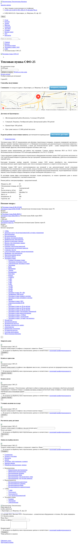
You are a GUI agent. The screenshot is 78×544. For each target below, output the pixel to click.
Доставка (8, 28)
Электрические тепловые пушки (19, 263)
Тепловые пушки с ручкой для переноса (21, 318)
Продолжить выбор (7, 542)
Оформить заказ (6, 540)
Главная (7, 42)
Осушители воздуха (11, 330)
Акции (7, 23)
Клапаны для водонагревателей (15, 246)
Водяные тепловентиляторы (14, 238)
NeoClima (11, 274)
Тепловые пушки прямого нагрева (19, 296)
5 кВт (10, 282)
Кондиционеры (10, 234)
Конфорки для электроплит (13, 253)
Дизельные (12, 500)
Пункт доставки (6, 430)
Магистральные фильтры (13, 334)
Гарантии (8, 27)
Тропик (10, 270)
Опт (6, 33)
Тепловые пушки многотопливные (19, 313)
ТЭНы (7, 231)
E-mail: (3, 393)
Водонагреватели (10, 236)
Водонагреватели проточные (17, 482)
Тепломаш (11, 265)
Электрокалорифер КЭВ (16, 303)
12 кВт (10, 286)
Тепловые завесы (10, 256)
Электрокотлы (9, 327)
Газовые (11, 499)
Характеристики (10, 139)
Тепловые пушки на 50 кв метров (19, 308)
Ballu (10, 267)
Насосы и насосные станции (14, 241)
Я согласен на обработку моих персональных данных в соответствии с (37, 350)
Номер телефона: (6, 520)
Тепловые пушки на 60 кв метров (19, 310)
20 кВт (10, 289)
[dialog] (20, 72)
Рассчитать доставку (59, 134)
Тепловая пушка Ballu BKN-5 (10, 216)
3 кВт (10, 280)
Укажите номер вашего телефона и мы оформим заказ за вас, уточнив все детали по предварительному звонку (37, 367)
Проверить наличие (58, 87)
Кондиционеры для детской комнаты (20, 478)
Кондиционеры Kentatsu (16, 473)
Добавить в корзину (7, 72)
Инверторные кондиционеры (17, 470)
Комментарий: (5, 528)
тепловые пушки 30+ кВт (16, 292)
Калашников (12, 272)
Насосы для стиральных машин (15, 243)
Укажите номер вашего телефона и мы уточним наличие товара (22, 411)
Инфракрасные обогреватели (14, 239)
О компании (9, 454)
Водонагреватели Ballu (15, 485)
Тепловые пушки (10, 45)
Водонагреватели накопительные (19, 487)
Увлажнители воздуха (12, 323)
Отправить (5, 352)
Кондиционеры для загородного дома (20, 476)
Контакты (8, 35)
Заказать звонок (10, 463)
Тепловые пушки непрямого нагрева (20, 298)
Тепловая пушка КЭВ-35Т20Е (11, 209)
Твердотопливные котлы (13, 255)
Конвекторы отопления (12, 328)
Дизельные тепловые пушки (17, 262)
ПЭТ (10, 304)
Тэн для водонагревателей (16, 495)
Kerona (10, 275)
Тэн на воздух (13, 494)
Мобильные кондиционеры (17, 471)
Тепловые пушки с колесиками (18, 316)
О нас (6, 20)
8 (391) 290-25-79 (21, 10)
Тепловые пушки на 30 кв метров (19, 306)
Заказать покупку (7, 373)
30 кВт (10, 291)
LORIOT (11, 277)
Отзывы (7, 30)
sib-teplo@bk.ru (32, 10)
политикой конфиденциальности (60, 350)
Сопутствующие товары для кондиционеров (19, 251)
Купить (3, 210)
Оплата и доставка (11, 456)
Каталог (7, 21)
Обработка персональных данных (16, 465)
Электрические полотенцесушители (16, 248)
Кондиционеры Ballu (15, 475)
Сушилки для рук (10, 250)
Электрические (13, 502)
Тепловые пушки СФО (12, 47)
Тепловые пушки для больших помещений (22, 311)
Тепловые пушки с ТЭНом (17, 315)
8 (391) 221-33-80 (10, 10)
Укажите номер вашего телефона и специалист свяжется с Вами (22, 348)
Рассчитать (5, 434)
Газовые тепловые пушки (16, 260)
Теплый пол (8, 320)
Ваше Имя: (4, 518)
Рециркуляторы (10, 244)
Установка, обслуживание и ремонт (16, 461)
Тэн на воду (12, 492)
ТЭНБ (10, 490)
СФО (6, 49)
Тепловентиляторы (11, 322)
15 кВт (10, 287)
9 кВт (10, 284)
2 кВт (10, 279)
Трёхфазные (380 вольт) (16, 294)
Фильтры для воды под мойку (14, 325)
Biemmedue (12, 268)
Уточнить (4, 414)
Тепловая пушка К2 (7, 222)
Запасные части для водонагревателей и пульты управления (24, 232)
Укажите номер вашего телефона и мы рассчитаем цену (19, 428)
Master (10, 299)
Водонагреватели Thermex (16, 483)
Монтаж (7, 25)
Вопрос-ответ (9, 32)
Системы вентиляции (12, 332)
